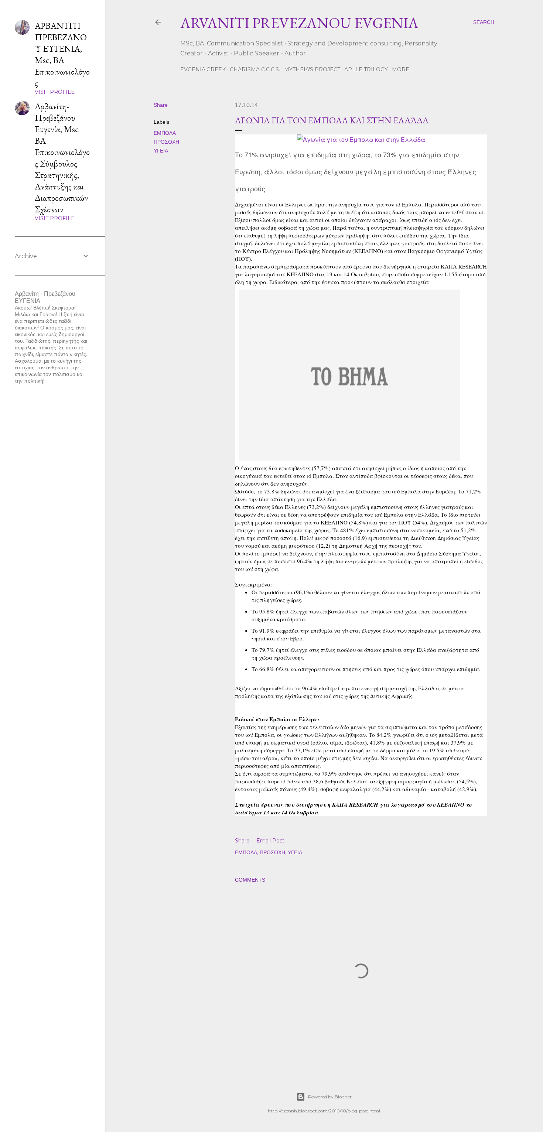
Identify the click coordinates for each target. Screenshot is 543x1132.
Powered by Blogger (330, 1096)
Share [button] (161, 105)
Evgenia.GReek (203, 69)
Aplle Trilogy (366, 69)
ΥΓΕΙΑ (161, 151)
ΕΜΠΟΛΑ (165, 133)
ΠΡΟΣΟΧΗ (166, 142)
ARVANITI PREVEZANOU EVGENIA (299, 23)
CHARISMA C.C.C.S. (255, 69)
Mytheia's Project (312, 69)
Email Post (270, 840)
